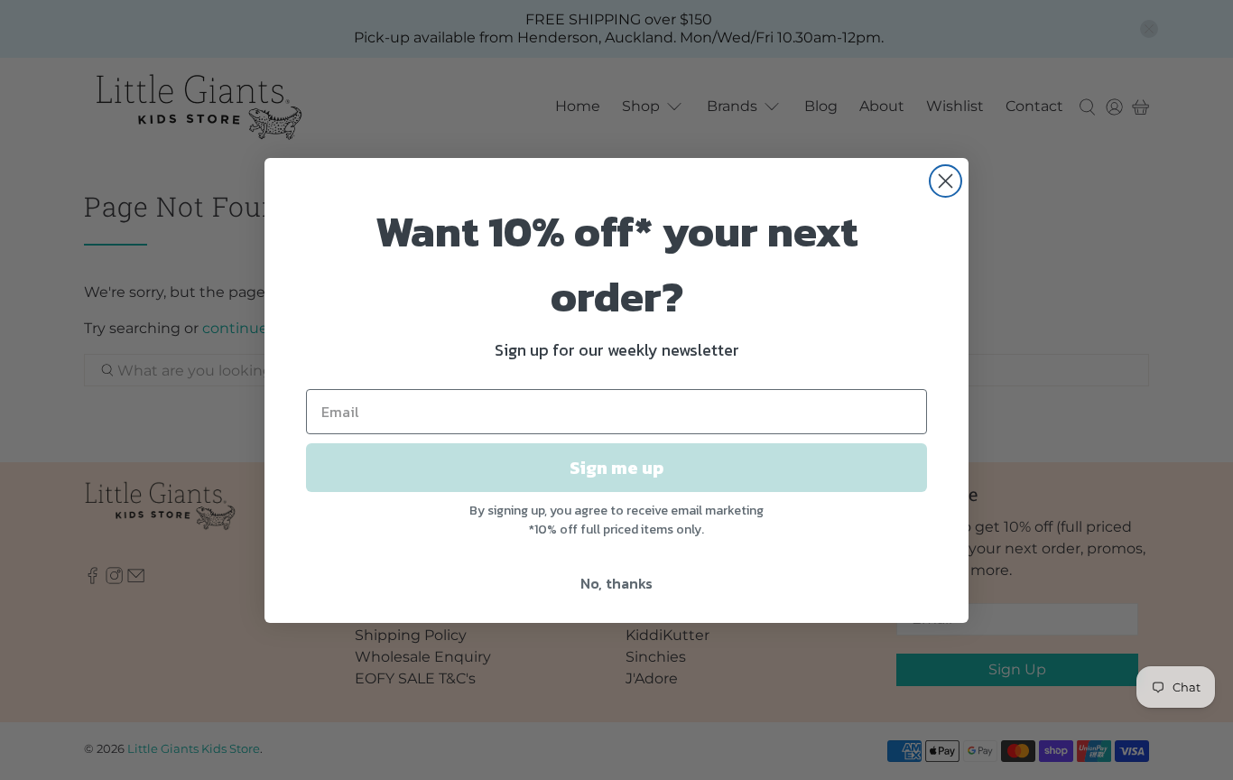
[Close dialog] (945, 181)
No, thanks (616, 583)
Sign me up (616, 467)
